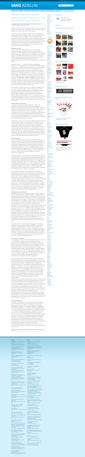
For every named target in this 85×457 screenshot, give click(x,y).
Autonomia (49, 63)
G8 (47, 121)
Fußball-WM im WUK (15, 438)
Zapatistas (49, 283)
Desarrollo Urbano (49, 257)
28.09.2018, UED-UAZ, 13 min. (32, 428)
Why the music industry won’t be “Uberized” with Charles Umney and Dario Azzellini (17, 368)
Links (69, 0)
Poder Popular (49, 224)
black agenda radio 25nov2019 (17, 388)
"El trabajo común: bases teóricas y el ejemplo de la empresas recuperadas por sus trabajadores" (34, 378)
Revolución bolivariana (49, 73)
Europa (48, 106)
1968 (48, 47)
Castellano (49, 16)
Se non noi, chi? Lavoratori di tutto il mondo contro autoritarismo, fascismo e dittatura (34, 400)
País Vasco (49, 64)
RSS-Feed (65, 0)
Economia (49, 282)
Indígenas (49, 146)
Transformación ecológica (50, 209)
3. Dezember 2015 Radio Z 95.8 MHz (18, 428)
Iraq (48, 149)
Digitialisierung (50, 88)
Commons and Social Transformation (34, 359)
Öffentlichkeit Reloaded (15, 446)
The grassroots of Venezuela (16, 442)
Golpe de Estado (50, 232)
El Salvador (49, 97)
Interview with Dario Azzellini (16, 387)
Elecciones (49, 279)
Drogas (48, 93)
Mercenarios (49, 246)
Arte (48, 178)
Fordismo (49, 112)
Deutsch (16, 0)
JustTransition (49, 154)
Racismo (48, 233)
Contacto (72, 0)
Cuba (48, 177)
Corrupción (49, 174)
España (48, 253)
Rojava (48, 243)
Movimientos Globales (49, 131)
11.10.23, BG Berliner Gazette (16, 361)
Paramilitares (49, 213)
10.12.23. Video (30, 364)
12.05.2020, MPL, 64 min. (31, 423)
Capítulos (27, 10)
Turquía (48, 262)
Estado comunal (50, 166)
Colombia (49, 163)
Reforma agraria (50, 181)
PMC (48, 223)
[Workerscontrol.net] (64, 92)
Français (48, 26)
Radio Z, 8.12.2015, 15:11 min (16, 422)
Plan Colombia (50, 220)
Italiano (48, 29)
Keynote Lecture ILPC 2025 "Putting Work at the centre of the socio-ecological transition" (33, 351)
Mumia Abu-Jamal (50, 195)
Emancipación (49, 100)
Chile (48, 78)
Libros (20, 10)
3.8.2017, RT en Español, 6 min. (33, 445)
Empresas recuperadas (49, 69)
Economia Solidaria (49, 248)
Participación (49, 215)
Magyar (48, 30)
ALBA (48, 49)
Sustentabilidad (50, 200)
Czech (48, 23)
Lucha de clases (50, 157)
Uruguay (48, 268)
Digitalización (49, 87)
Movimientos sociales (49, 250)
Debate (28, 435)
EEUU (48, 96)
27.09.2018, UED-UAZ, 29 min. (32, 433)
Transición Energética (49, 102)
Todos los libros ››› (60, 82)
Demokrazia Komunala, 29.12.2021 (33, 380)
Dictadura (49, 89)
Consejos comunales (49, 165)
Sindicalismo (49, 127)
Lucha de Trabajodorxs (49, 55)
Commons (49, 81)
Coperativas (49, 126)
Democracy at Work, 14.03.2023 (17, 365)
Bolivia (48, 74)
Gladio (48, 129)
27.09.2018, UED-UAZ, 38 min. (32, 436)
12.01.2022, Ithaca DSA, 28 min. (33, 405)
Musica (48, 196)
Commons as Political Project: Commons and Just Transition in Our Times (33, 412)
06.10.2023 (29, 367)
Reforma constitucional (49, 275)
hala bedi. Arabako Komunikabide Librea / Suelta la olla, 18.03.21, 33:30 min (18, 378)
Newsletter (61, 0)
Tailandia (48, 261)
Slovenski (49, 33)
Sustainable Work (30, 369)
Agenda (43, 10)
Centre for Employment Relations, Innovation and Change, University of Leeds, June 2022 (18, 371)
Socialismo (49, 252)
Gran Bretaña (49, 135)
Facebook (49, 109)
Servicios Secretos (48, 123)
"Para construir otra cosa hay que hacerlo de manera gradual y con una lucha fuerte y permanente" (18, 375)
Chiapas (48, 77)
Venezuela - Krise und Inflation (16, 412)
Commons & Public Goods (32, 407)
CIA (47, 80)
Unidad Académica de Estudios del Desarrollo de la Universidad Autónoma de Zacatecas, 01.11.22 (34, 393)
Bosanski (48, 22)
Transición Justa (50, 153)
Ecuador (48, 94)
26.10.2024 (29, 360)
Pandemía (49, 212)
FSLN (48, 118)
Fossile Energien (50, 113)
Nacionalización (50, 276)
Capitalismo (49, 156)
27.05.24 (12, 357)
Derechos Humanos (49, 188)
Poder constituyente (49, 171)
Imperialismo (49, 145)
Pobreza (48, 60)
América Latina (50, 182)
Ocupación (49, 67)
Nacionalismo (49, 201)
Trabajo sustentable (49, 199)
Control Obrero (50, 53)
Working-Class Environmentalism (33, 366)
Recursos (49, 240)
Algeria (48, 50)
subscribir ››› (69, 20)
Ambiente (49, 265)
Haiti (48, 139)
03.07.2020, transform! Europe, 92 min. (34, 414)
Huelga (48, 258)
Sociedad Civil (49, 285)
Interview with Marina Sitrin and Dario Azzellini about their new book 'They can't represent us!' (18, 434)
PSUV (48, 231)
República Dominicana (49, 92)
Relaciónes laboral (49, 57)
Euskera (48, 25)
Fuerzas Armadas (50, 192)
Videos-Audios (35, 10)
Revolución (49, 242)
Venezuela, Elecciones (49, 273)
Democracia (49, 84)
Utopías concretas (50, 169)
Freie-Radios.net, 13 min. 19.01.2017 (18, 413)
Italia (48, 150)
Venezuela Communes (31, 404)
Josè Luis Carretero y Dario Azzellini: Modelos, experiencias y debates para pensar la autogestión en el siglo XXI (34, 346)
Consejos (49, 235)
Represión (49, 239)
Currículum (50, 10)
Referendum (49, 236)
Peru (48, 219)
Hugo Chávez (49, 143)
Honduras (49, 142)
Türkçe (48, 34)
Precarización (49, 227)
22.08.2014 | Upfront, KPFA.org (16, 437)
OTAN (48, 203)
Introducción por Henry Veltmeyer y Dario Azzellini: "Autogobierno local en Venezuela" (34, 431)
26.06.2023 (29, 375)
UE (47, 105)
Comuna (48, 168)
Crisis (48, 175)
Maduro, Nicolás (50, 184)
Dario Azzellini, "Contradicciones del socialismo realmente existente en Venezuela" (33, 426)
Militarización (49, 194)
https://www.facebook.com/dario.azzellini (64, 28)
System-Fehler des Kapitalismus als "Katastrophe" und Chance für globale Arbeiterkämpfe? (18, 382)
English (13, 0)
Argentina (49, 59)
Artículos (14, 10)
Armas (48, 278)
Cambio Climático (50, 161)
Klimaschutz (49, 160)
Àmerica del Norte (50, 207)
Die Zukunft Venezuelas (15, 390)
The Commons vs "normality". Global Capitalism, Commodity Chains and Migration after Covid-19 (33, 417)
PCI (47, 216)
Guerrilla (48, 138)
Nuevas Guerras (50, 204)
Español (19, 0)
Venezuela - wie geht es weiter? (17, 404)
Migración (49, 191)
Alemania (49, 85)
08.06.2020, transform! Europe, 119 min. (34, 419)
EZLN (48, 108)
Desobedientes (50, 266)
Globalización (49, 132)
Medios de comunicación (49, 186)
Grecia (48, 134)
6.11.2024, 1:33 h (30, 357)
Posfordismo (49, 226)
